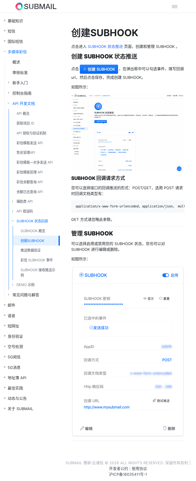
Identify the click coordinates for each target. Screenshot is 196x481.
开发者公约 (118, 468)
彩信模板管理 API (29, 172)
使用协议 (139, 468)
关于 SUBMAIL (20, 408)
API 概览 (22, 113)
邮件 (11, 305)
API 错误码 (24, 211)
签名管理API (25, 152)
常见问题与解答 (25, 294)
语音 (11, 315)
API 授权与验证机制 (31, 133)
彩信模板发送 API (29, 143)
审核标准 (20, 72)
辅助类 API (24, 201)
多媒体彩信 (17, 51)
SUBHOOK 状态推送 (105, 46)
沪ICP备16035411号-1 (128, 474)
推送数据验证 (31, 250)
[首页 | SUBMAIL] (36, 6)
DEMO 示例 (25, 285)
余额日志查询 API (29, 192)
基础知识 (15, 20)
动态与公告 (17, 398)
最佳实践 (15, 388)
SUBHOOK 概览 (33, 231)
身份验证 (15, 336)
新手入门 (20, 82)
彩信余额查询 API (29, 182)
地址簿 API (17, 377)
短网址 (13, 326)
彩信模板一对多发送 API (34, 162)
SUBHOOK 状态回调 (32, 221)
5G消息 (14, 367)
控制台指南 (22, 93)
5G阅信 (14, 357)
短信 (11, 31)
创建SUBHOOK (32, 241)
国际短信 (15, 41)
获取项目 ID (25, 123)
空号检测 (15, 346)
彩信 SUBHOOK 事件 (37, 260)
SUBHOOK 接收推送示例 (38, 272)
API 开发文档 (23, 103)
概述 (16, 62)
